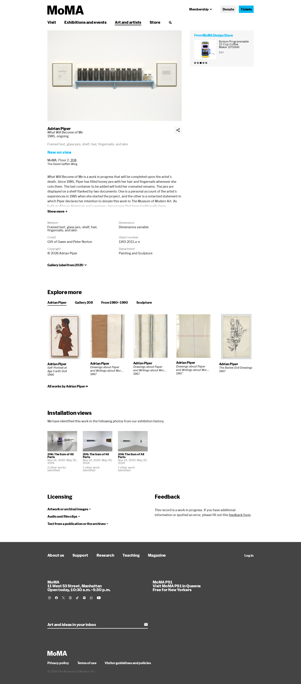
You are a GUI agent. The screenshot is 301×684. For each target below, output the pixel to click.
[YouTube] (98, 598)
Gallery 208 (84, 302)
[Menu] (170, 22)
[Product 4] (203, 63)
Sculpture (144, 302)
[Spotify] (84, 598)
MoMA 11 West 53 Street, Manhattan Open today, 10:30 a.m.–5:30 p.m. (78, 586)
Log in (249, 555)
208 (73, 160)
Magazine (157, 555)
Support (80, 555)
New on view (59, 152)
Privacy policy (58, 662)
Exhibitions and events (85, 22)
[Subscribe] (146, 624)
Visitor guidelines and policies (128, 662)
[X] (63, 598)
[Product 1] (195, 63)
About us (55, 555)
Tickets (246, 9)
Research (105, 555)
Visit (51, 22)
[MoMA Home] (65, 10)
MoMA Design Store (218, 35)
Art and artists (128, 22)
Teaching (131, 555)
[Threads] (70, 598)
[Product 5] (206, 63)
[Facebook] (56, 598)
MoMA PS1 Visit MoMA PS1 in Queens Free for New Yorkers (177, 586)
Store (155, 22)
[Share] (178, 130)
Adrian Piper (59, 128)
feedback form (239, 515)
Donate (228, 9)
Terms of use (87, 662)
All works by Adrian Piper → (67, 386)
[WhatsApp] (91, 598)
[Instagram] (49, 598)
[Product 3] (201, 63)
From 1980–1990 (114, 302)
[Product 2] (198, 63)
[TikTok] (77, 598)
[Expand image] (114, 75)
